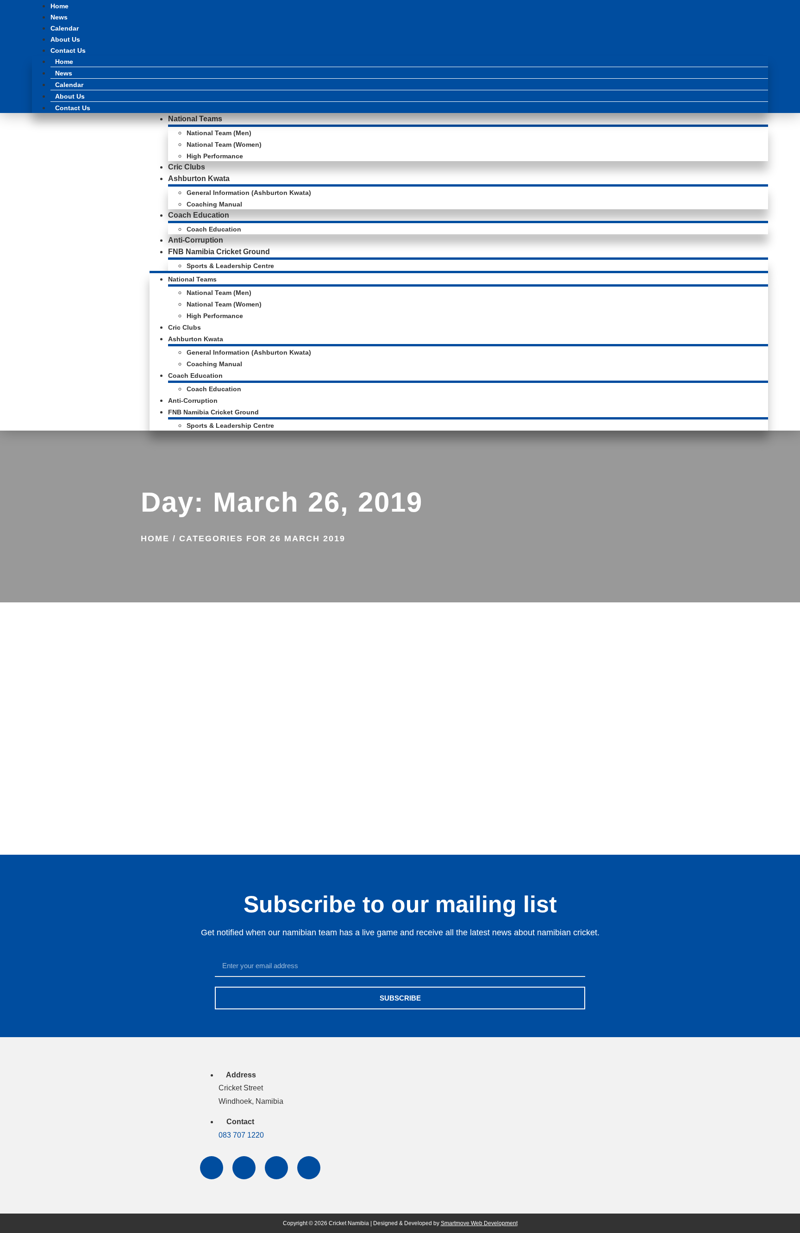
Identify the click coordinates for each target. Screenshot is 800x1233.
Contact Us (68, 50)
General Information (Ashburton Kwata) (249, 192)
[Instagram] (276, 1167)
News (59, 17)
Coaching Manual (214, 204)
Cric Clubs (186, 167)
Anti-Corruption (195, 240)
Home (59, 6)
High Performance (215, 156)
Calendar (64, 28)
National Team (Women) (224, 144)
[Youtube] (308, 1167)
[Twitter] (244, 1167)
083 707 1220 (241, 1135)
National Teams (195, 119)
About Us (65, 39)
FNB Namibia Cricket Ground (219, 252)
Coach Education (198, 215)
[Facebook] (211, 1167)
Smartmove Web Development (479, 1223)
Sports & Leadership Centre (230, 265)
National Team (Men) (219, 133)
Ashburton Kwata (199, 178)
